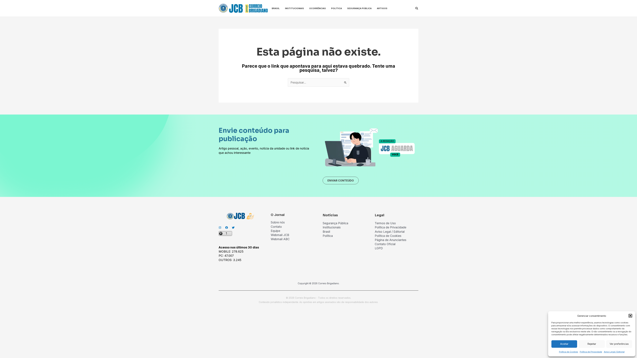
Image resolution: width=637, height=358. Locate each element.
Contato (276, 226)
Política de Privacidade (591, 352)
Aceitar (564, 343)
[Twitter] (233, 227)
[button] (630, 315)
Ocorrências (317, 8)
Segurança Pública (359, 8)
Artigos (382, 8)
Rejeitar (591, 343)
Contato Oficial (385, 244)
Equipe (275, 231)
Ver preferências (619, 343)
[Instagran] (220, 227)
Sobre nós (278, 222)
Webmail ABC (280, 239)
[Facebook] (226, 227)
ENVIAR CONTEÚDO (340, 180)
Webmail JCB (280, 235)
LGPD (379, 248)
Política (336, 8)
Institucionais (294, 8)
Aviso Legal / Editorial (614, 352)
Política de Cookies (568, 352)
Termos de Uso (385, 223)
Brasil (276, 8)
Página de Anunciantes (390, 240)
